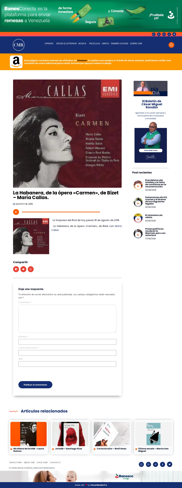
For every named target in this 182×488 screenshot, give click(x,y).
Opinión (49, 43)
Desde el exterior (66, 43)
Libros (105, 43)
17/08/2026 (150, 238)
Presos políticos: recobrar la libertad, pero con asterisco (155, 232)
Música (82, 43)
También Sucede (119, 43)
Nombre (23, 337)
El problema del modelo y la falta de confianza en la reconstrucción (155, 183)
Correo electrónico (28, 348)
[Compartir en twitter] (23, 269)
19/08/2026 (150, 207)
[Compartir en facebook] (16, 269)
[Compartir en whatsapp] (31, 269)
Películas (94, 43)
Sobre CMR (136, 43)
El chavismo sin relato (154, 216)
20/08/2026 (150, 190)
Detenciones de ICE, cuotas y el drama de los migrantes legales (156, 200)
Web (20, 359)
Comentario (25, 302)
